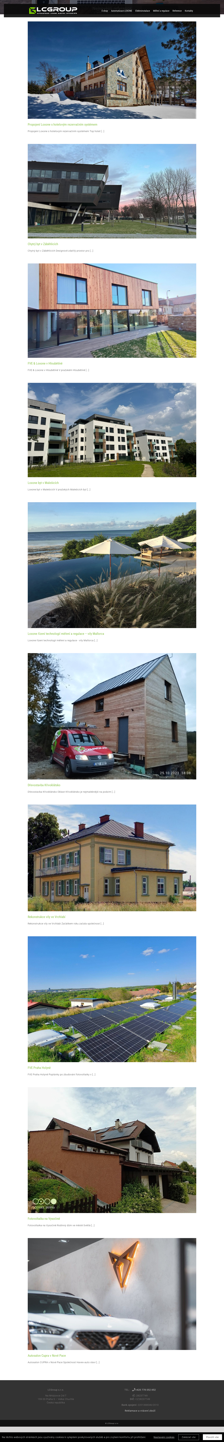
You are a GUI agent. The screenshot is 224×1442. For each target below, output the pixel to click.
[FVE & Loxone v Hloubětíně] (112, 310)
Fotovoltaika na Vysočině (44, 1219)
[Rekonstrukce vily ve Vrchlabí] (112, 858)
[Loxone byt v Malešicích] (112, 430)
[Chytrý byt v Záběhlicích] (112, 191)
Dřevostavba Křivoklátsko (44, 785)
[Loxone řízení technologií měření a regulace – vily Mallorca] (112, 565)
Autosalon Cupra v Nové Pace (47, 1355)
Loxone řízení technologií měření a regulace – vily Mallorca (66, 634)
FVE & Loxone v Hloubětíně (45, 363)
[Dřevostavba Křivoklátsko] (112, 716)
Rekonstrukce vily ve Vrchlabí (46, 917)
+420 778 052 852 (145, 1389)
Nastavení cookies (164, 1437)
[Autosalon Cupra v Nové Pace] (112, 1294)
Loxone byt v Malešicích (43, 483)
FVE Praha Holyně (39, 1068)
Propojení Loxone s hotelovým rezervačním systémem (62, 124)
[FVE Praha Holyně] (112, 999)
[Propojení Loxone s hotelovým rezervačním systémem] (112, 70)
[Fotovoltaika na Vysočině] (112, 1150)
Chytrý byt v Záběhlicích (43, 244)
